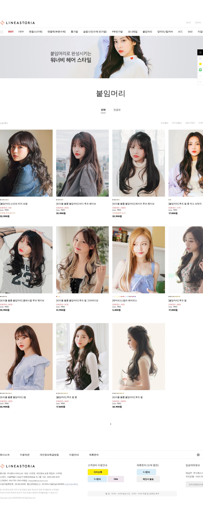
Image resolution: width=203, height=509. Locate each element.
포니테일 (132, 31)
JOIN (188, 22)
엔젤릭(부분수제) (57, 31)
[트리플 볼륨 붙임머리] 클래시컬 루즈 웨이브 (22, 300)
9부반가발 (117, 31)
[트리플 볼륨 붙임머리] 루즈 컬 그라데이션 (77, 300)
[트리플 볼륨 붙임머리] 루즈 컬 (127, 397)
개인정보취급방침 (49, 454)
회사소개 (5, 454)
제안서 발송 (148, 479)
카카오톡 (98, 472)
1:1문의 (97, 479)
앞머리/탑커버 (165, 31)
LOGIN (198, 22)
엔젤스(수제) (35, 31)
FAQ (116, 479)
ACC (180, 31)
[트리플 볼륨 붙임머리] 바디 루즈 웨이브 (76, 203)
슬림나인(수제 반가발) (95, 31)
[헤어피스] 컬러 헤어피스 (124, 300)
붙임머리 (147, 31)
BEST (10, 31)
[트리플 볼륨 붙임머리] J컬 (13, 397)
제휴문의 (94, 454)
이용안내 (74, 454)
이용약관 (24, 454)
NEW (21, 31)
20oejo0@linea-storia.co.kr (38, 481)
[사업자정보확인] (71, 484)
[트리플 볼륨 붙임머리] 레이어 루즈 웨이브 (133, 203)
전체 (103, 109)
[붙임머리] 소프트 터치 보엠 (13, 203)
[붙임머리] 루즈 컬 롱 (66, 397)
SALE (190, 31)
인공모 (117, 109)
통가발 (74, 31)
